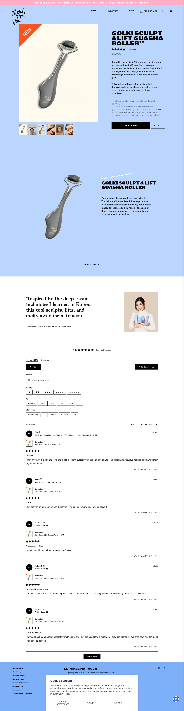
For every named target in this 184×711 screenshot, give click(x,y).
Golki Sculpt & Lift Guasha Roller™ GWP (49, 535)
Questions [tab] (46, 360)
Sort (133, 424)
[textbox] (53, 380)
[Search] (163, 11)
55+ (79, 403)
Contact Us (18, 686)
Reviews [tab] (32, 360)
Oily (74, 415)
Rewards (16, 690)
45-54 (71, 403)
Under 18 (31, 403)
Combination (33, 415)
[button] (124, 49)
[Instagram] (159, 669)
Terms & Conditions (22, 682)
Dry (44, 415)
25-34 (52, 403)
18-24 (42, 403)
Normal (53, 415)
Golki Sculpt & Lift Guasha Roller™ (47, 445)
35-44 (61, 403)
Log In (131, 11)
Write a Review (149, 368)
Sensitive (64, 415)
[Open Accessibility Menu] (176, 699)
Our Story (17, 672)
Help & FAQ (18, 668)
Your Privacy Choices (22, 693)
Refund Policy (19, 679)
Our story (113, 11)
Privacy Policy (63, 694)
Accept (90, 702)
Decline (118, 702)
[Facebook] (164, 669)
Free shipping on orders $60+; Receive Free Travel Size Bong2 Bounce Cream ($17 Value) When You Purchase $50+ (92, 2)
